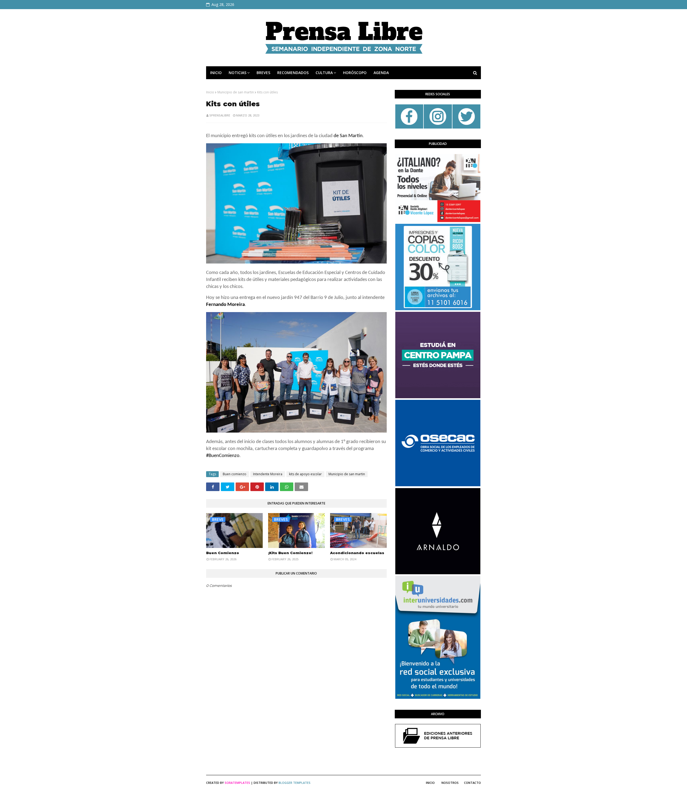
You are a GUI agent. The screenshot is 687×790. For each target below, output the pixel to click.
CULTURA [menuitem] (324, 72)
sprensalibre (219, 115)
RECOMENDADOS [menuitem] (293, 72)
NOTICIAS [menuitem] (237, 72)
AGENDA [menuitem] (381, 72)
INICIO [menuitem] (216, 72)
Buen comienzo (234, 474)
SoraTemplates (237, 783)
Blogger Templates (294, 783)
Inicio (210, 92)
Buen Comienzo (222, 553)
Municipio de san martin (235, 92)
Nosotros (450, 783)
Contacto (472, 783)
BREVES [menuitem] (263, 72)
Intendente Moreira (267, 474)
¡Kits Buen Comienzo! (290, 553)
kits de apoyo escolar (305, 474)
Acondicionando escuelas (357, 553)
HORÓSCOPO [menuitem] (355, 72)
